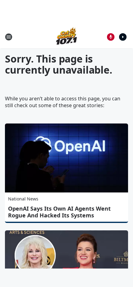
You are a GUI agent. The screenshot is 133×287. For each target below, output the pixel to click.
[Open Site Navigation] (8, 37)
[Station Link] (66, 37)
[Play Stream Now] (123, 37)
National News (23, 199)
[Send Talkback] (110, 37)
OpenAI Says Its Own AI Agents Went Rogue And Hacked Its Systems (59, 212)
